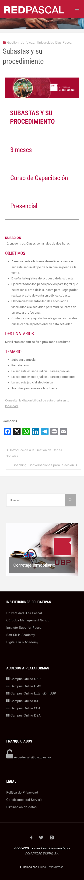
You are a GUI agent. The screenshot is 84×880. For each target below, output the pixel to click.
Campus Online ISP (24, 700)
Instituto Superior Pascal (24, 627)
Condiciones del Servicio (24, 799)
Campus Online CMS (25, 686)
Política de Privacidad (22, 792)
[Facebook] (31, 837)
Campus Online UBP (25, 678)
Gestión (13, 42)
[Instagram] (51, 837)
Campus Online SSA (25, 708)
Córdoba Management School (28, 620)
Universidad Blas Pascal (54, 42)
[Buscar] (70, 500)
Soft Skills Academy (20, 634)
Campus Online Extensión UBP (33, 693)
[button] (42, 549)
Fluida (41, 867)
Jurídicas (27, 42)
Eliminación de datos (21, 807)
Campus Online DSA (25, 715)
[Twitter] (41, 837)
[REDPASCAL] (34, 9)
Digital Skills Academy (22, 642)
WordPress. (56, 867)
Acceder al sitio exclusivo (32, 757)
